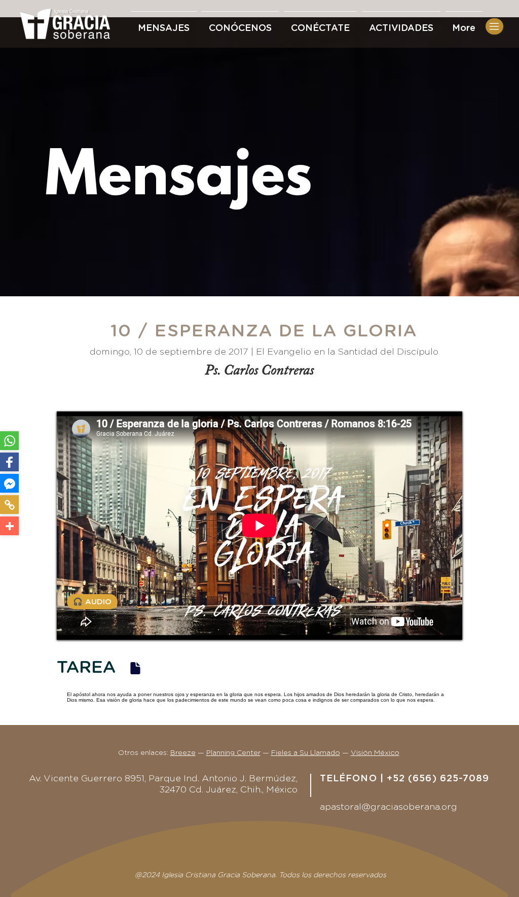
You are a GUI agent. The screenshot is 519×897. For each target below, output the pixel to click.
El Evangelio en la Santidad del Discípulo (347, 352)
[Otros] (9, 525)
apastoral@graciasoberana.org (388, 807)
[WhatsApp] (9, 440)
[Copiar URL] (9, 504)
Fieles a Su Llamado (305, 752)
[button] (320, 24)
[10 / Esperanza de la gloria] (135, 668)
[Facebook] (9, 462)
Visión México (375, 752)
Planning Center (233, 752)
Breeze (183, 752)
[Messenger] (9, 483)
